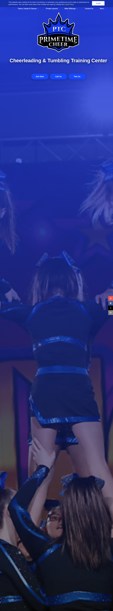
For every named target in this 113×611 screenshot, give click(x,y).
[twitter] (110, 308)
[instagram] (110, 298)
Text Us (77, 76)
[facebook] (110, 303)
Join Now (40, 76)
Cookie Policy (69, 4)
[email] (110, 312)
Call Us (58, 76)
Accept (98, 3)
